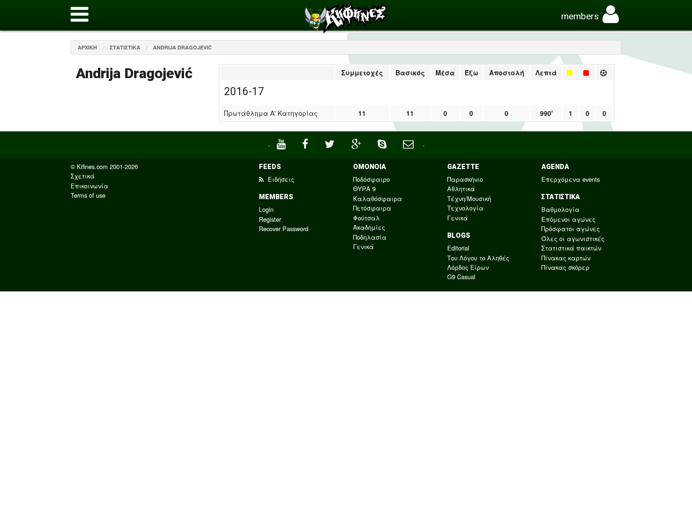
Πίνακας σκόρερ (565, 267)
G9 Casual (461, 276)
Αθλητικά (461, 188)
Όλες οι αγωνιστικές (572, 238)
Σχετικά (83, 175)
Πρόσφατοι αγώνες (570, 228)
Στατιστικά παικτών (571, 247)
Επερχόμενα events (570, 179)
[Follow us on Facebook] (306, 142)
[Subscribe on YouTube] (282, 142)
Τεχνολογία (465, 207)
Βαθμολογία (560, 209)
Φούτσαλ (366, 217)
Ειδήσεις (280, 179)
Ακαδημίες (369, 227)
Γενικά (363, 246)
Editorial (458, 247)
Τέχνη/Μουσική (469, 198)
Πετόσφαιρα (372, 207)
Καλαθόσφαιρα (377, 198)
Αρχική (87, 47)
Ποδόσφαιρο (371, 179)
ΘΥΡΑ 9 (364, 188)
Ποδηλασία (369, 237)
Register (270, 219)
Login (266, 209)
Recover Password (283, 228)
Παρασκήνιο (465, 179)
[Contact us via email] (409, 142)
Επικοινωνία (89, 185)
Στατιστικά (125, 47)
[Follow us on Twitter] (331, 142)
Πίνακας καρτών (565, 257)
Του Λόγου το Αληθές (478, 257)
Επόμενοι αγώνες (568, 219)
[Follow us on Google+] (357, 142)
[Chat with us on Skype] (383, 142)
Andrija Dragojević (182, 47)
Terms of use (88, 195)
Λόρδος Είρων (468, 267)
